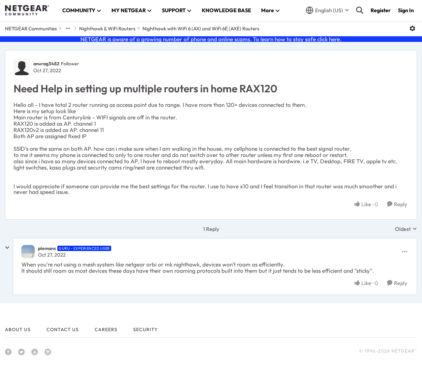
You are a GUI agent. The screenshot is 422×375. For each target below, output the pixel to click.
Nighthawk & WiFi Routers (107, 28)
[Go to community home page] (27, 10)
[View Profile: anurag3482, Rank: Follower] (22, 67)
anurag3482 (46, 63)
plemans (47, 248)
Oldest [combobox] (406, 229)
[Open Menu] (412, 28)
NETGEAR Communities (31, 28)
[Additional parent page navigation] (68, 28)
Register (381, 10)
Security (145, 329)
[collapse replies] (7, 248)
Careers (106, 329)
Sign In (406, 10)
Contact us (62, 329)
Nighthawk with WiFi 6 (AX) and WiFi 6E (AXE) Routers (200, 28)
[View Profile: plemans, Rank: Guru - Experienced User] (28, 251)
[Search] (360, 10)
